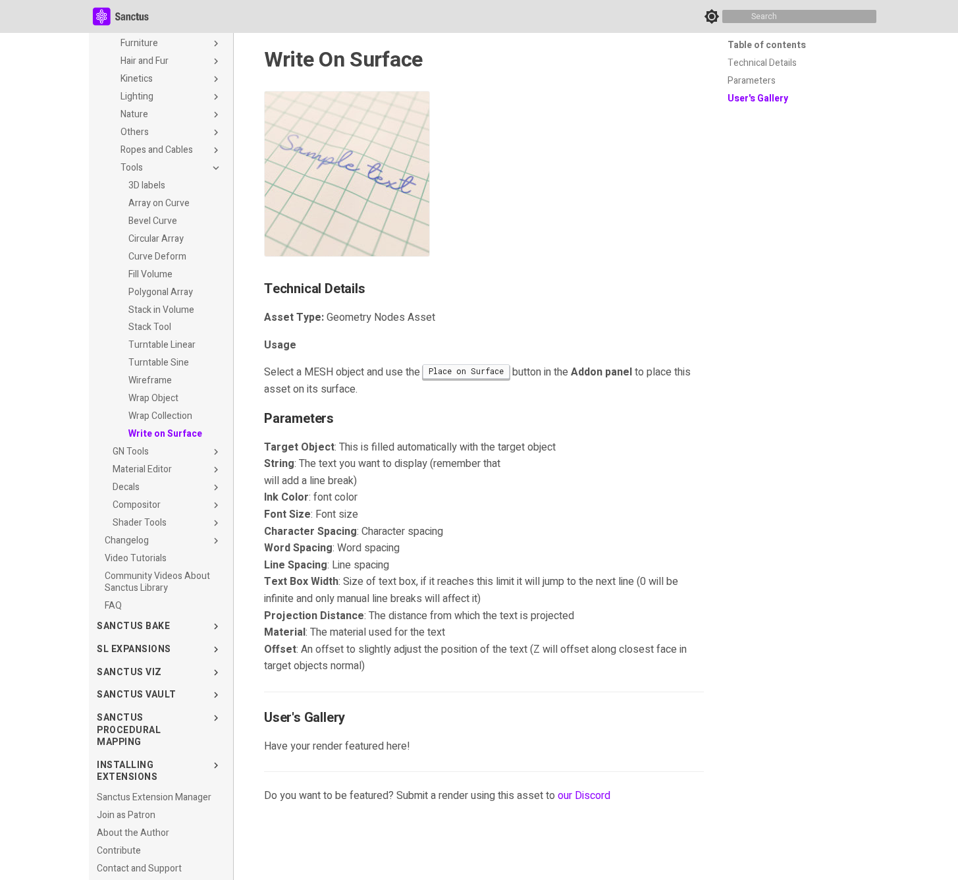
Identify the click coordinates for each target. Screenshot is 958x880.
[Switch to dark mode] (712, 16)
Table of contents (767, 45)
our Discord (584, 796)
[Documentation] (125, 16)
